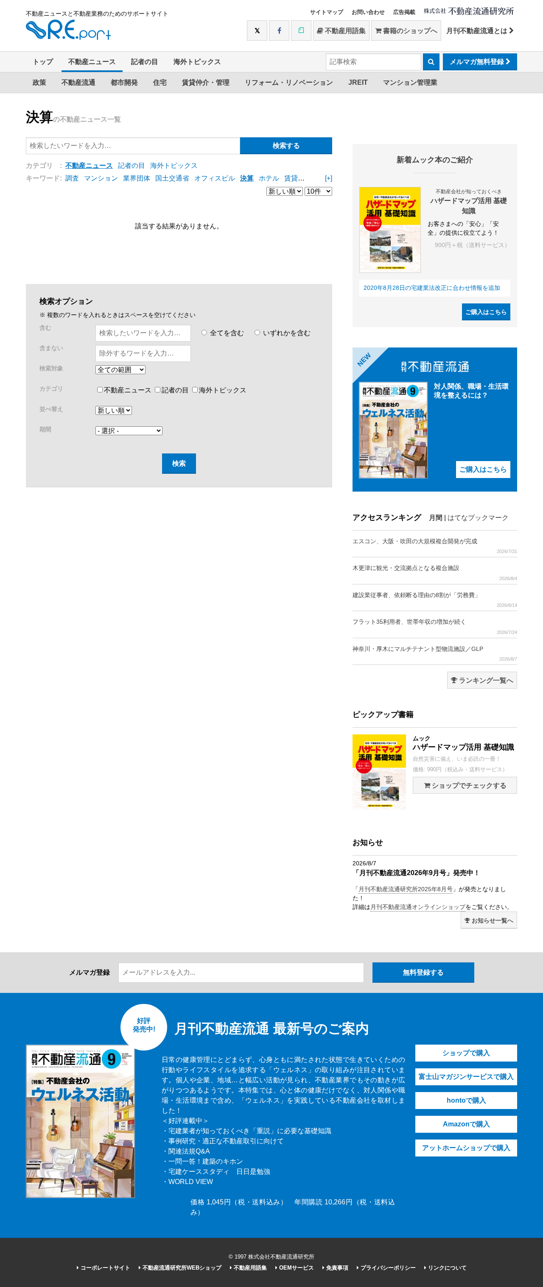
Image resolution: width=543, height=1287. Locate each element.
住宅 (160, 82)
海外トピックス (197, 61)
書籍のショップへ (409, 30)
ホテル (269, 178)
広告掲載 (404, 12)
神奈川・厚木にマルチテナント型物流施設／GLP (435, 653)
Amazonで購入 (466, 1124)
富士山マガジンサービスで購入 (466, 1076)
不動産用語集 (344, 30)
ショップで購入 (466, 1052)
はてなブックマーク (478, 517)
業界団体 (136, 178)
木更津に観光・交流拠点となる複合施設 (435, 572)
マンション (101, 178)
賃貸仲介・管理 (206, 82)
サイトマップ (326, 12)
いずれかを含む (286, 332)
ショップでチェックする (468, 785)
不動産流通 (78, 82)
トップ (43, 61)
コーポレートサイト (104, 1268)
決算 (247, 178)
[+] (328, 178)
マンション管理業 (410, 82)
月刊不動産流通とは (477, 30)
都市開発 (124, 82)
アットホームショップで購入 (466, 1147)
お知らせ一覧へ (491, 920)
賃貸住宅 (297, 178)
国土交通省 (172, 178)
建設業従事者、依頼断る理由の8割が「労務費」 (435, 600)
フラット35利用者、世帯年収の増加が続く (435, 626)
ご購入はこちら (486, 312)
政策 (39, 82)
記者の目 (144, 61)
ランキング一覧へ (485, 680)
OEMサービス (295, 1268)
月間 (435, 517)
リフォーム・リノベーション (289, 82)
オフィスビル (214, 178)
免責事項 (336, 1268)
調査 (72, 178)
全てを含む (226, 332)
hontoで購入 (466, 1100)
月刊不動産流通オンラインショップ (417, 906)
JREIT (358, 82)
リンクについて (446, 1268)
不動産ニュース (92, 61)
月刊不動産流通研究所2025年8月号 (405, 889)
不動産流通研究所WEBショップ (181, 1268)
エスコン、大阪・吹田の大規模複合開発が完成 (435, 546)
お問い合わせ (368, 12)
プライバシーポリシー (387, 1268)
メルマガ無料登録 (478, 61)
